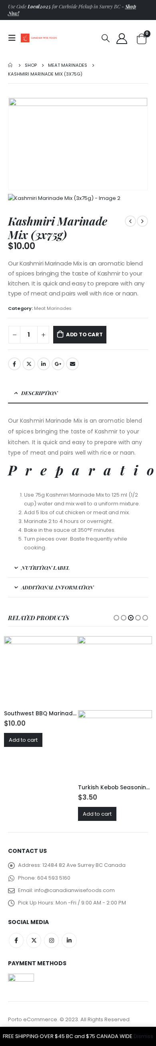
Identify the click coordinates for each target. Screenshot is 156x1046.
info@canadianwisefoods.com (74, 890)
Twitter (28, 363)
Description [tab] (39, 392)
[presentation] (18, 144)
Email (72, 363)
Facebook (14, 363)
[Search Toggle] (105, 38)
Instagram (51, 940)
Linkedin (69, 940)
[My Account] (122, 38)
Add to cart (84, 334)
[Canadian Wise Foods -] (39, 38)
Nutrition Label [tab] (45, 567)
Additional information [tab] (57, 587)
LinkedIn (43, 363)
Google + (58, 363)
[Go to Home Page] (11, 65)
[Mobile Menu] (14, 38)
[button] (116, 618)
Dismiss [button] (143, 1036)
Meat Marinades (53, 308)
